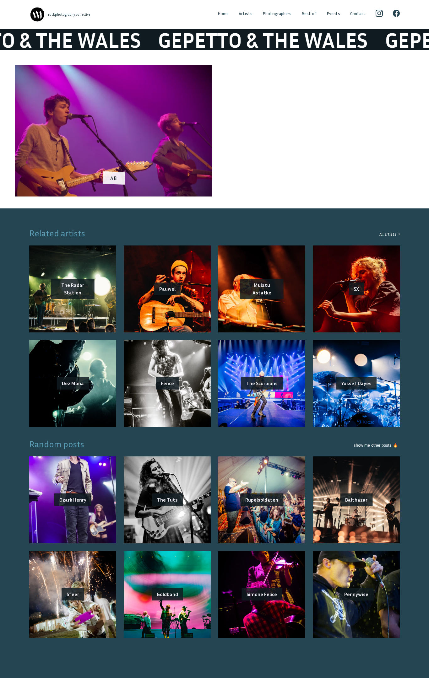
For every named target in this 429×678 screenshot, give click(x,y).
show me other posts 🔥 (376, 445)
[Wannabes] (37, 14)
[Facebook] (396, 14)
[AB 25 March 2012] (113, 69)
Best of (309, 13)
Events (333, 13)
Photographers (277, 13)
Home (223, 13)
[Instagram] (379, 14)
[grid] (214, 133)
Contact (358, 13)
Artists (246, 13)
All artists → (389, 234)
